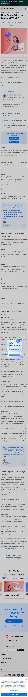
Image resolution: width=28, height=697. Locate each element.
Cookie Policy (20, 687)
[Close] (26, 679)
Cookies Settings (14, 690)
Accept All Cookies (14, 694)
